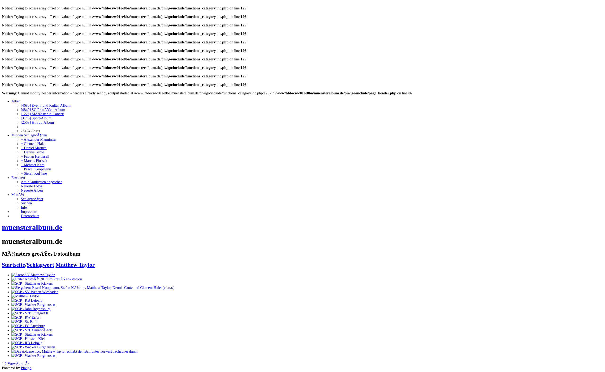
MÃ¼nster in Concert (42, 114)
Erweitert (18, 178)
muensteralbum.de (32, 227)
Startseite (13, 265)
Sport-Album (36, 118)
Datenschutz (30, 216)
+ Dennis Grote (32, 152)
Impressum (29, 212)
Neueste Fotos (31, 186)
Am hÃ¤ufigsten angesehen (41, 182)
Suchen (26, 203)
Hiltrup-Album (37, 122)
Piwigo (26, 368)
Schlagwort (40, 265)
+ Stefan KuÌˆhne (34, 173)
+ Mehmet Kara (32, 165)
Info (24, 207)
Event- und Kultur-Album (45, 105)
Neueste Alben (32, 190)
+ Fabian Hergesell (35, 156)
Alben (16, 101)
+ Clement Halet (33, 144)
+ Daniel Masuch (34, 148)
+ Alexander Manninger (38, 139)
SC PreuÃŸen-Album (43, 110)
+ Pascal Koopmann (36, 169)
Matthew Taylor (75, 265)
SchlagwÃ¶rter (32, 199)
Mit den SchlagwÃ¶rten (29, 135)
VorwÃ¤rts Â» (19, 364)
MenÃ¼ (17, 195)
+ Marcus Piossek (34, 161)
